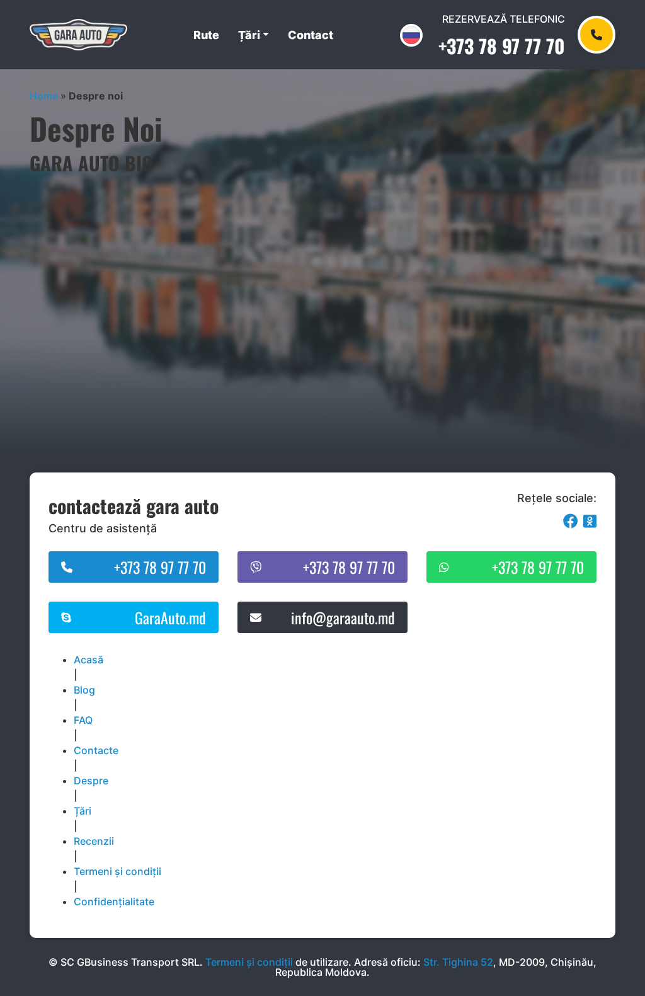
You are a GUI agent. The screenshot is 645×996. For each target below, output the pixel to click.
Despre (91, 780)
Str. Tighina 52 (458, 962)
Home (44, 95)
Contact (310, 35)
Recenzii (94, 841)
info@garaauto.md (343, 617)
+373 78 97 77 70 (501, 45)
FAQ (83, 720)
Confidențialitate (114, 901)
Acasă (88, 659)
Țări (249, 35)
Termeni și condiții (117, 871)
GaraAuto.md (170, 617)
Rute (206, 35)
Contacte (96, 750)
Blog (84, 690)
